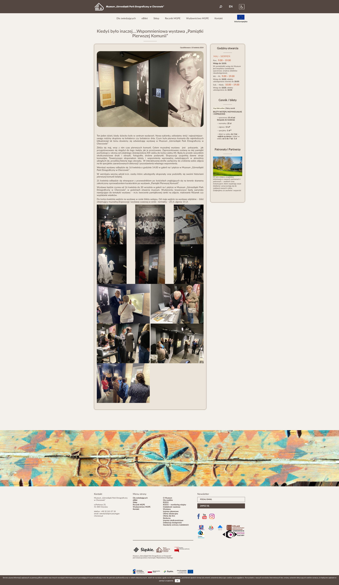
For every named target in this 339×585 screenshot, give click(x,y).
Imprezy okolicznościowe (173, 520)
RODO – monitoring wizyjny (174, 505)
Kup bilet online (218, 108)
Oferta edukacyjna (170, 514)
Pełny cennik (230, 108)
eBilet (145, 18)
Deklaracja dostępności (172, 523)
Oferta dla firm (169, 516)
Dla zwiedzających (126, 18)
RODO (166, 502)
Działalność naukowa (171, 507)
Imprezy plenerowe (171, 511)
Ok (177, 581)
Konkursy (167, 518)
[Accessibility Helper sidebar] (239, 6)
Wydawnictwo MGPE (197, 18)
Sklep (156, 18)
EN (231, 6)
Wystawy (167, 509)
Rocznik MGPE (172, 18)
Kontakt (219, 18)
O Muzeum (167, 498)
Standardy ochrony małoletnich (176, 525)
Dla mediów (168, 500)
